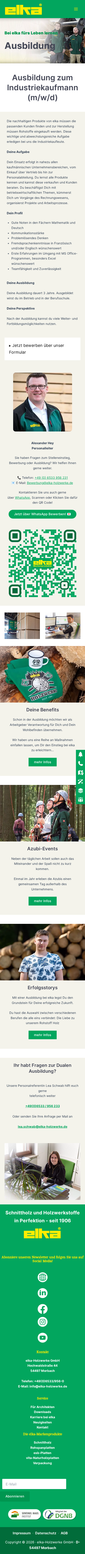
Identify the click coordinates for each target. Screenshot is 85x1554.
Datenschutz (45, 1533)
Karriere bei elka (42, 1417)
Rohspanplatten (42, 1447)
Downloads (42, 1412)
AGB (64, 1533)
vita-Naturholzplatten (42, 1458)
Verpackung (42, 1463)
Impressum (22, 1533)
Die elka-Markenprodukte (42, 1434)
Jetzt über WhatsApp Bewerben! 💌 (42, 514)
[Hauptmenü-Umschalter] (76, 9)
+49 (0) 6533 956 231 (51, 477)
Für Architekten (43, 1407)
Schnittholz (42, 1442)
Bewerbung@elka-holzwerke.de (50, 483)
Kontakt (42, 1427)
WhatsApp (22, 497)
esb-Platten (42, 1453)
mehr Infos (42, 762)
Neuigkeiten (42, 1422)
